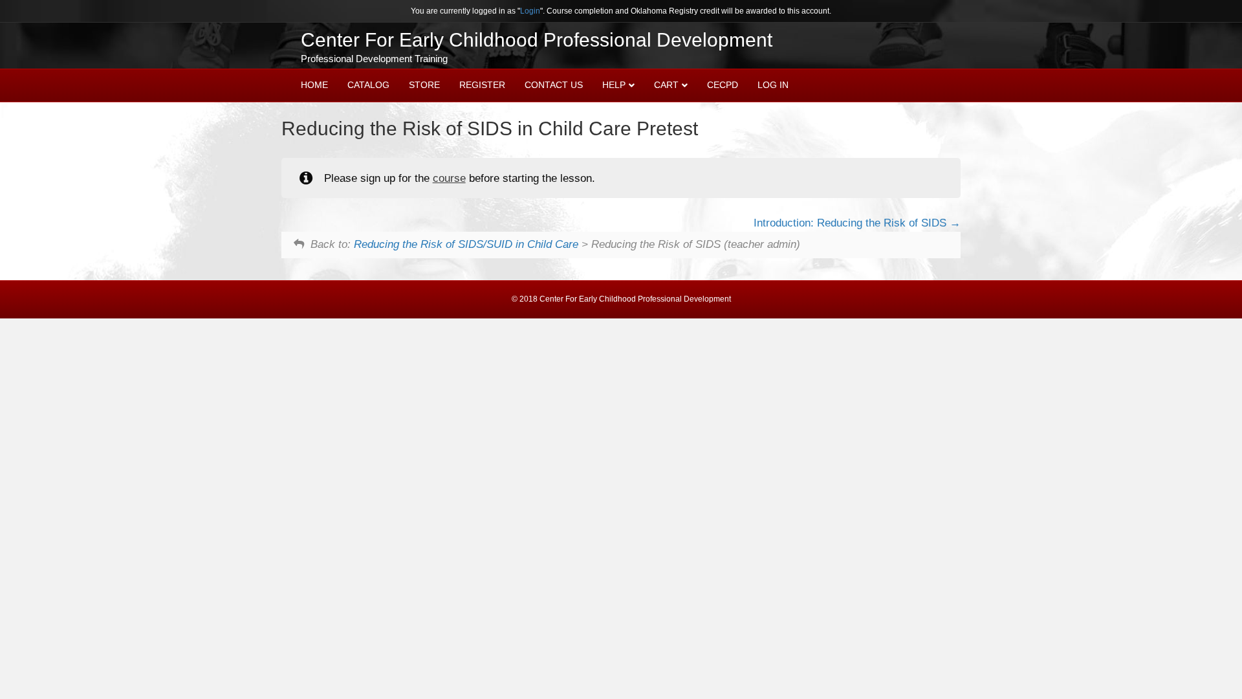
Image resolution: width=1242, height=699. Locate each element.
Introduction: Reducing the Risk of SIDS (852, 223)
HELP (614, 85)
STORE (424, 85)
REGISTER (482, 85)
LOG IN (773, 85)
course (449, 178)
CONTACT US (554, 85)
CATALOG (368, 85)
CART (666, 85)
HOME (314, 85)
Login (530, 11)
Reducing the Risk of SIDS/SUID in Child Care (466, 244)
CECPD (722, 85)
